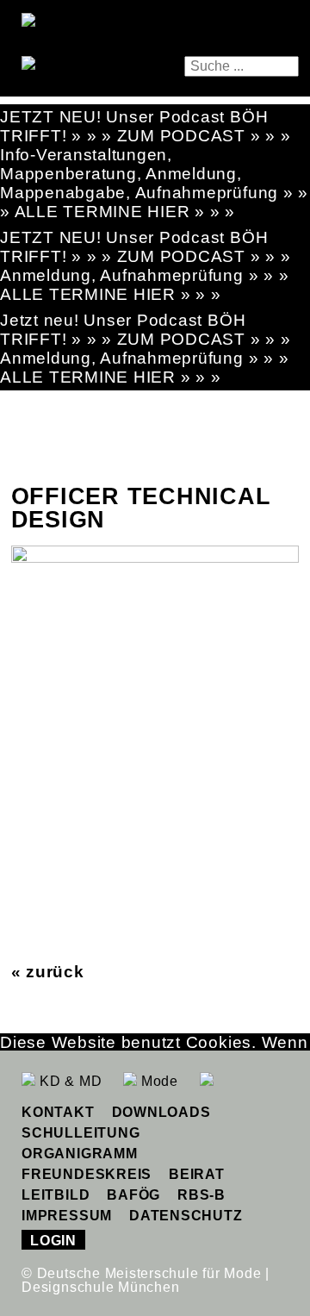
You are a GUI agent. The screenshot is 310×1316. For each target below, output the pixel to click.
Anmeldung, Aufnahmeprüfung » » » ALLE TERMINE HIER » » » (144, 284)
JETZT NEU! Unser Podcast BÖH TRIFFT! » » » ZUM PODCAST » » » (145, 126)
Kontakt (58, 1112)
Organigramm (79, 1153)
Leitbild (56, 1195)
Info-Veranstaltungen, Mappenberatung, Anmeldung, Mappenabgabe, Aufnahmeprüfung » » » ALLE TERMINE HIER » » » (154, 183)
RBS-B (201, 1195)
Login (53, 1240)
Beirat (197, 1174)
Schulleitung (81, 1133)
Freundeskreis (87, 1174)
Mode (157, 1081)
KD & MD (68, 1081)
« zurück (47, 972)
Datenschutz (185, 1215)
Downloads (161, 1112)
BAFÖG (133, 1195)
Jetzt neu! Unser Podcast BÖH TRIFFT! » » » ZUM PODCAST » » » (145, 329)
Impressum (67, 1215)
